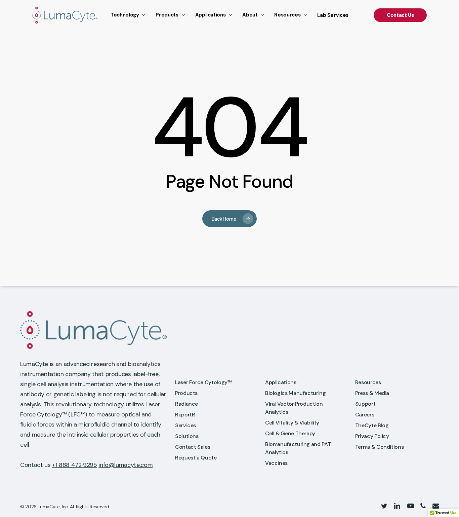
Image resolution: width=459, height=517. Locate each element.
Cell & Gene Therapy (290, 433)
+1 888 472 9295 (74, 465)
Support (365, 403)
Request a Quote (196, 457)
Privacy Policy (372, 436)
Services (185, 425)
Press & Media (372, 393)
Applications (280, 382)
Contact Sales (192, 446)
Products (186, 393)
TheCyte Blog (372, 425)
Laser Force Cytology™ (203, 382)
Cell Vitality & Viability (292, 422)
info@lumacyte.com (125, 465)
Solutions (187, 436)
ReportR (185, 414)
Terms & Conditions (379, 446)
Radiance (186, 403)
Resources (368, 382)
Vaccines (276, 463)
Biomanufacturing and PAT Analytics (298, 448)
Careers (364, 414)
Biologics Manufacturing (295, 393)
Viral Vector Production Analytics (294, 407)
